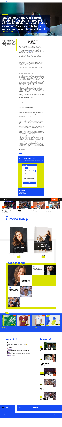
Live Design (58, 414)
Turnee (34, 266)
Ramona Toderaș (5, 31)
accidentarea (30, 51)
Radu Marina (21, 211)
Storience (55, 414)
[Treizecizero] (7, 407)
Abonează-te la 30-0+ (54, 199)
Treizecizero (43, 365)
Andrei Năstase (35, 211)
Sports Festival (5, 14)
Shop (8, 313)
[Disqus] (22, 351)
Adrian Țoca (7, 212)
